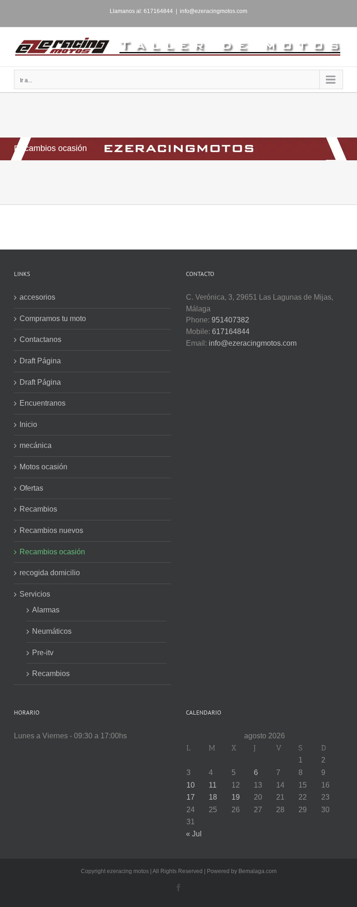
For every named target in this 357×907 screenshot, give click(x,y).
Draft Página (40, 361)
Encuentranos (43, 403)
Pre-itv (42, 653)
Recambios (38, 509)
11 (213, 785)
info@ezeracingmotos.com (213, 11)
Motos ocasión (43, 467)
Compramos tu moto (53, 318)
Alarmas (46, 610)
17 (190, 797)
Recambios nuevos (51, 530)
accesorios (37, 297)
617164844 (231, 331)
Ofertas (31, 488)
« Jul (194, 834)
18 (213, 797)
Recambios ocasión (52, 552)
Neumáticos (52, 631)
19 (235, 797)
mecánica (36, 445)
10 (190, 785)
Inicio (28, 424)
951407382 (230, 320)
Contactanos (40, 339)
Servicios (35, 594)
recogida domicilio (50, 573)
